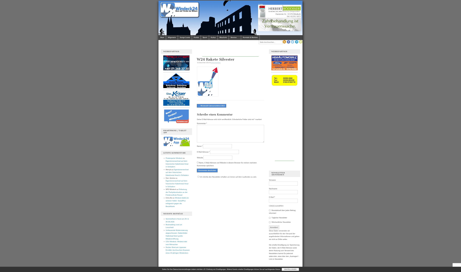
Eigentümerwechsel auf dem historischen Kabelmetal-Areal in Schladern (177, 164)
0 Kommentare (215, 62)
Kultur (213, 37)
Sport (205, 37)
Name (200, 146)
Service (234, 37)
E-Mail (272, 197)
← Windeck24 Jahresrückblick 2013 (211, 106)
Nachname (273, 189)
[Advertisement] (230, 53)
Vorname (272, 180)
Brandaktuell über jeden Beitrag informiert (282, 211)
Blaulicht (223, 37)
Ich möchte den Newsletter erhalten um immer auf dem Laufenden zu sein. (228, 177)
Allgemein (172, 37)
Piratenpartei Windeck (174, 158)
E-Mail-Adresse (203, 152)
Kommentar (202, 123)
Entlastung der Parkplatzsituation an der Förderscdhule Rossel (177, 192)
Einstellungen (290, 269)
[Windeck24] (230, 18)
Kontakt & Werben (250, 37)
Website (200, 158)
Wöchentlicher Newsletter (281, 222)
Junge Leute (185, 37)
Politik (196, 37)
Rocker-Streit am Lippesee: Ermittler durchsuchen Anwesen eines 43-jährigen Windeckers (178, 250)
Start (162, 37)
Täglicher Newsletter (279, 218)
